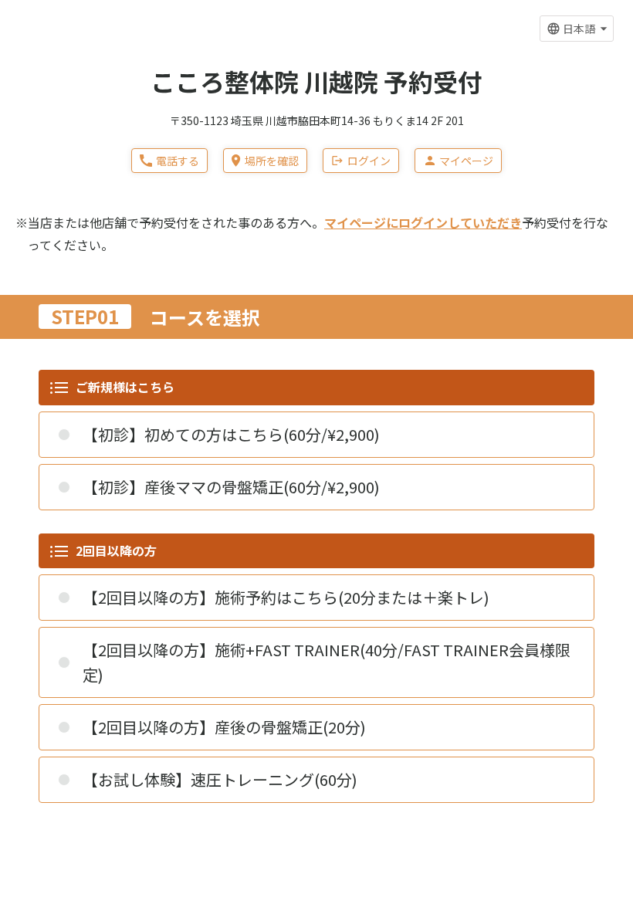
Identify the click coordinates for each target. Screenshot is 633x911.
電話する (177, 160)
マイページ (466, 160)
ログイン (369, 160)
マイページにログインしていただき (423, 222)
